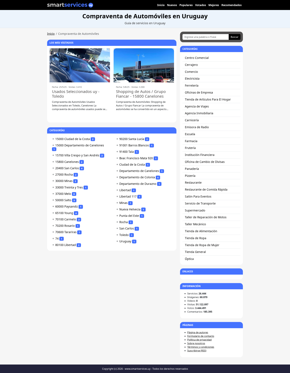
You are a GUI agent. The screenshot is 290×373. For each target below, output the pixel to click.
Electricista (192, 78)
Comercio (191, 72)
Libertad (125, 190)
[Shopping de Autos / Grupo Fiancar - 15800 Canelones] (144, 65)
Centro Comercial (197, 58)
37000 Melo (63, 194)
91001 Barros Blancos (134, 145)
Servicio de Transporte (200, 203)
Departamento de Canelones (139, 171)
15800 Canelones (67, 162)
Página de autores (197, 332)
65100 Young (64, 213)
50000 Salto (63, 200)
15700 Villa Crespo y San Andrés (77, 155)
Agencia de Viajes (197, 106)
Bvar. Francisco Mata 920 (136, 158)
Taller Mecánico (195, 224)
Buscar (234, 37)
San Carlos (126, 228)
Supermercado (195, 210)
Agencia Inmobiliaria (199, 113)
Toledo (124, 235)
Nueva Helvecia (129, 209)
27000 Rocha (64, 174)
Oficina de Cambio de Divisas (205, 162)
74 (57, 238)
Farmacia (191, 141)
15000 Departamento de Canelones (79, 145)
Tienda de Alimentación (201, 231)
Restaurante (193, 182)
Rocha (123, 222)
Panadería (192, 169)
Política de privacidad (199, 339)
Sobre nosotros (196, 343)
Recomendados (231, 5)
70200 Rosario (65, 226)
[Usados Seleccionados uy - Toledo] (80, 65)
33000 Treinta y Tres (69, 187)
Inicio (161, 5)
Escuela (190, 134)
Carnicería (192, 120)
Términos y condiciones (200, 347)
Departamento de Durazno (137, 184)
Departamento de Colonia (137, 177)
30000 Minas (63, 181)
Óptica (189, 259)
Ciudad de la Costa (132, 164)
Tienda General (195, 252)
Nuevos (172, 5)
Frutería (190, 148)
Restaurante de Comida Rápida (206, 189)
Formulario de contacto (200, 336)
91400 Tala (126, 152)
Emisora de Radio (197, 127)
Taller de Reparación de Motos (205, 217)
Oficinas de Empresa (199, 92)
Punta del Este (129, 216)
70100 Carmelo (65, 219)
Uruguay (125, 241)
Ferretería (191, 85)
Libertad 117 (128, 196)
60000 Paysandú (66, 206)
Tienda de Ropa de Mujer (202, 245)
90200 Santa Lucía (131, 139)
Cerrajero (191, 65)
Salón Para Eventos (198, 196)
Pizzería (190, 176)
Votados (200, 5)
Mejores (213, 5)
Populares (186, 5)
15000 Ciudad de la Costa (72, 139)
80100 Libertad (65, 245)
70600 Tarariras (65, 232)
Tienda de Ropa (195, 238)
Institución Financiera (199, 155)
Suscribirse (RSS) (196, 350)
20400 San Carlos (67, 168)
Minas (123, 203)
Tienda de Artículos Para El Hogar (208, 99)
